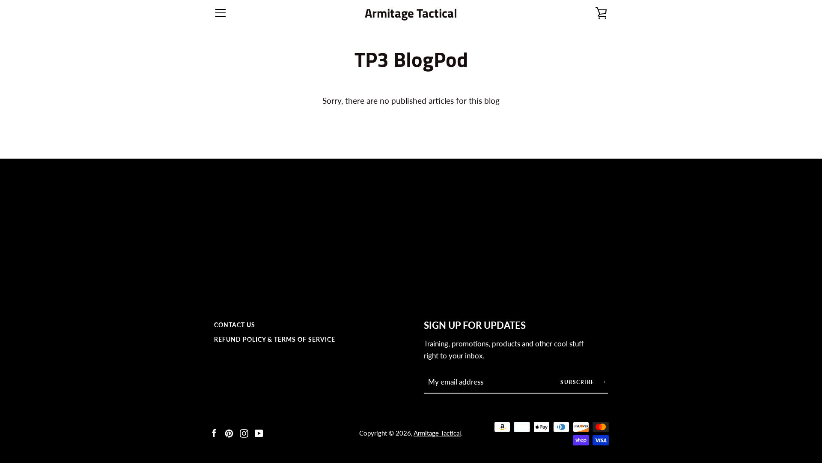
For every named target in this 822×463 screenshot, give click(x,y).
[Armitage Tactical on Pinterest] (229, 432)
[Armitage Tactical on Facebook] (214, 432)
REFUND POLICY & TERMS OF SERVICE (274, 339)
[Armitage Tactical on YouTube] (259, 432)
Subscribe (578, 382)
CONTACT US (234, 324)
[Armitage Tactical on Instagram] (244, 432)
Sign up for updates (475, 325)
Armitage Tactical (411, 13)
